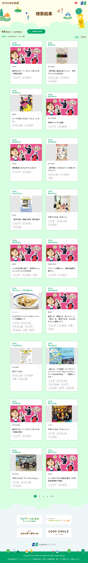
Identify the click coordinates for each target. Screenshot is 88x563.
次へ (52, 496)
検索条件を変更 (37, 31)
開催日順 (83, 37)
